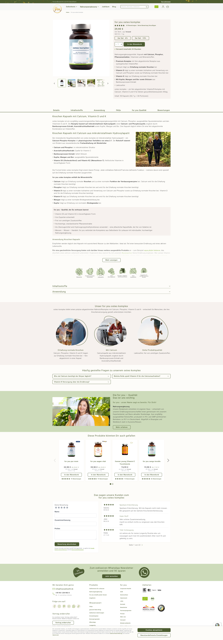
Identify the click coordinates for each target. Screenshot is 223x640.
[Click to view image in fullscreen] (81, 48)
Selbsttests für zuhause (96, 588)
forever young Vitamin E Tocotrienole (125, 462)
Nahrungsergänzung (88, 7)
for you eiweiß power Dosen (98, 595)
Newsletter (123, 607)
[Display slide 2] (113, 484)
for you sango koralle (151, 461)
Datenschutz (124, 595)
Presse (122, 613)
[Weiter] (108, 83)
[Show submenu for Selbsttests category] (76, 7)
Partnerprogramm (125, 610)
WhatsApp (92, 622)
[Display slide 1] (110, 484)
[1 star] (56, 507)
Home (67, 12)
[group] (135, 25)
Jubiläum (106, 7)
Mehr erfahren (122, 427)
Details (56, 110)
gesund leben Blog (95, 609)
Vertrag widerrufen (63, 623)
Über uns (123, 617)
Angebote (92, 598)
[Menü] (220, 623)
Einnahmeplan (93, 616)
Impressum (55, 635)
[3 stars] (61, 507)
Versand (128, 32)
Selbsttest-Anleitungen (96, 613)
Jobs (121, 601)
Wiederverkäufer (125, 623)
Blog (114, 7)
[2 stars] (58, 507)
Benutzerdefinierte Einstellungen (154, 635)
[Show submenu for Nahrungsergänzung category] (98, 7)
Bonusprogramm (94, 619)
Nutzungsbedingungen (77, 549)
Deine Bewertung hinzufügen (147, 25)
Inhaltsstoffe (77, 110)
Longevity (92, 625)
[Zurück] (54, 83)
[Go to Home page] (57, 9)
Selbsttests (70, 7)
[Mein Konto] (163, 6)
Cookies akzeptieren (154, 630)
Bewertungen (164, 110)
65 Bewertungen (131, 25)
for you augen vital (98, 461)
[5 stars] (67, 507)
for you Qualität (139, 110)
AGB (121, 591)
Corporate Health (125, 588)
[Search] (146, 6)
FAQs (118, 110)
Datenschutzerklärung (116, 633)
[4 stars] (64, 507)
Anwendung (99, 110)
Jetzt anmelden (111, 576)
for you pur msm (71, 461)
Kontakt (122, 604)
